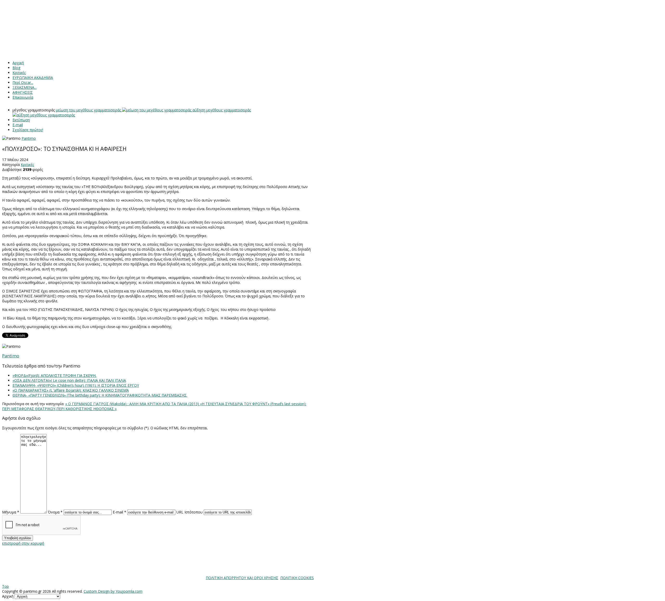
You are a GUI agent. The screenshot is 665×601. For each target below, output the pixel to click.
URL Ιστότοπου (189, 512)
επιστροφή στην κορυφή (23, 543)
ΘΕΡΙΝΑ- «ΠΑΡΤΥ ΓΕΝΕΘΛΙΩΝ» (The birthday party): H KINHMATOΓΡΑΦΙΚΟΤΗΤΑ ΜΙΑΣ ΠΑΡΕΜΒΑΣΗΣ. (99, 395)
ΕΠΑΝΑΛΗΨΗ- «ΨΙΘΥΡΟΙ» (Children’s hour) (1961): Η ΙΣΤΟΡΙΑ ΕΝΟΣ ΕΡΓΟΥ (75, 385)
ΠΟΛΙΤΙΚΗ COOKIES (297, 577)
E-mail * (119, 512)
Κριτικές (27, 164)
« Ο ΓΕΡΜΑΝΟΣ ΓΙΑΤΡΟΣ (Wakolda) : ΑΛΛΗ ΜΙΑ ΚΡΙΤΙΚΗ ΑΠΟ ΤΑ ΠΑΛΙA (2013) (132, 403)
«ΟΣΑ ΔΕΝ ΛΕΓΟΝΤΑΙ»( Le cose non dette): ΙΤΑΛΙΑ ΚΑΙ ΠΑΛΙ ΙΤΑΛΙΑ (69, 380)
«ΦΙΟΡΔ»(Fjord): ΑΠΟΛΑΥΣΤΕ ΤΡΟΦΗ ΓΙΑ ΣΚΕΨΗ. (54, 375)
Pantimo (29, 138)
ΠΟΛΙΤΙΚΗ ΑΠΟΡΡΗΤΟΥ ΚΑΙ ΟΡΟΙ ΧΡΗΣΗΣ (242, 577)
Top (5, 586)
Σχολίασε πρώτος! (27, 129)
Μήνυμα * (10, 512)
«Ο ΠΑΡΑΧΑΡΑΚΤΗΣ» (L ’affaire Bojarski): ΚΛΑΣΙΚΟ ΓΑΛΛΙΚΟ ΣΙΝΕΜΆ (70, 390)
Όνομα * (55, 512)
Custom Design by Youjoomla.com (113, 591)
